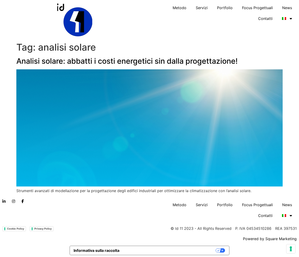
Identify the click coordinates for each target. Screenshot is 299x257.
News (287, 7)
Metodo (179, 7)
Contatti (265, 18)
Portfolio (225, 7)
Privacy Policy (43, 228)
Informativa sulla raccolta (96, 250)
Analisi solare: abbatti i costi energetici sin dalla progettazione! (127, 61)
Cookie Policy (15, 228)
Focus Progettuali (257, 7)
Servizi (202, 7)
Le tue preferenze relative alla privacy (170, 250)
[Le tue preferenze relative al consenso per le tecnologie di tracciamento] (290, 248)
